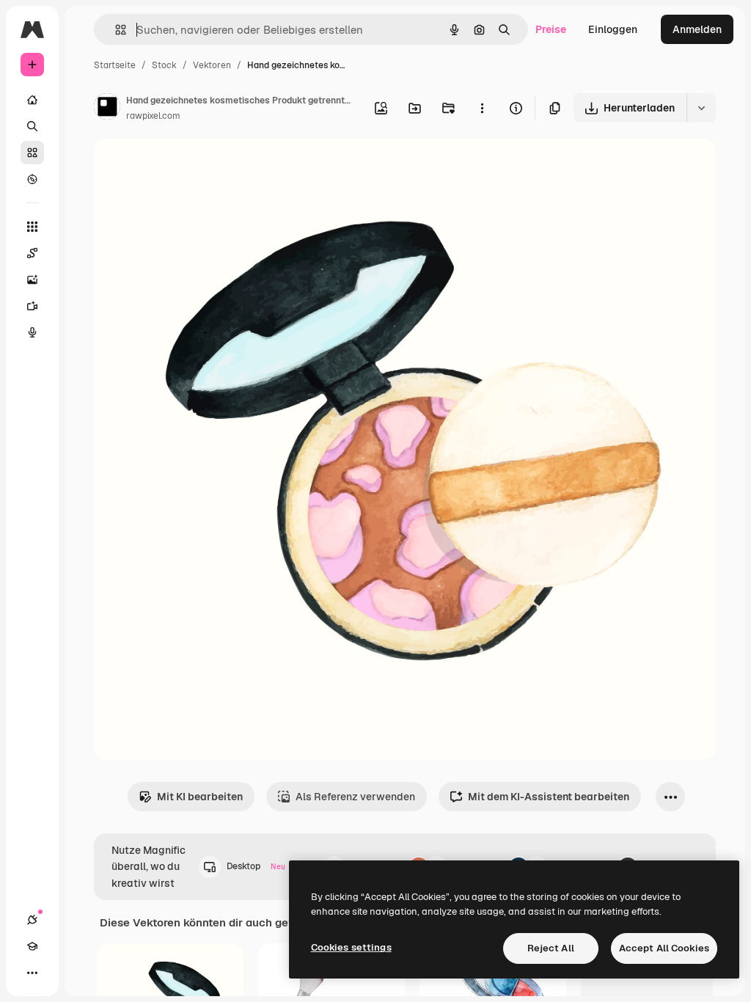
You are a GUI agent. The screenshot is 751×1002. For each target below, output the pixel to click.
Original (187, 167)
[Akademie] (32, 946)
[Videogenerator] (32, 306)
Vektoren (212, 65)
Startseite (115, 65)
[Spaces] (32, 253)
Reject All (550, 948)
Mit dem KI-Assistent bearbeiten (548, 796)
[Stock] (32, 152)
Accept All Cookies (664, 948)
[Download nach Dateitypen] (701, 107)
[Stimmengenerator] (32, 332)
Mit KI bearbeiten (200, 796)
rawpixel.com (153, 116)
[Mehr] (32, 972)
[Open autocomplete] (115, 29)
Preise (550, 29)
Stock (164, 65)
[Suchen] (32, 126)
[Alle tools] (32, 226)
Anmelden (697, 29)
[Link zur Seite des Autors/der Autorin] (107, 108)
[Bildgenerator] (32, 279)
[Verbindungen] (32, 920)
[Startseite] (32, 99)
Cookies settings (351, 947)
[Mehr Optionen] (482, 107)
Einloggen (612, 29)
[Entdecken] (32, 179)
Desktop (256, 866)
